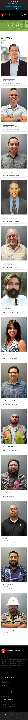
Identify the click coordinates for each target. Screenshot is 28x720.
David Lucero (7, 308)
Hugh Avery (7, 263)
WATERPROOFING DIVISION (13, 6)
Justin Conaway (8, 125)
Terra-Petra (14, 717)
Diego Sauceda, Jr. (9, 446)
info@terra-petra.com (14, 3)
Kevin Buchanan (9, 79)
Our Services (5, 685)
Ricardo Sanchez (9, 400)
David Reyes (7, 538)
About (11, 714)
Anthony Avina (8, 630)
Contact (22, 714)
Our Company (5, 682)
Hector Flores (8, 584)
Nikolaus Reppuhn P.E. (10, 217)
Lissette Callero (8, 354)
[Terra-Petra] (6, 15)
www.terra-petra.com (8, 702)
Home (6, 714)
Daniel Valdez (8, 171)
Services (16, 714)
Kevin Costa (7, 492)
